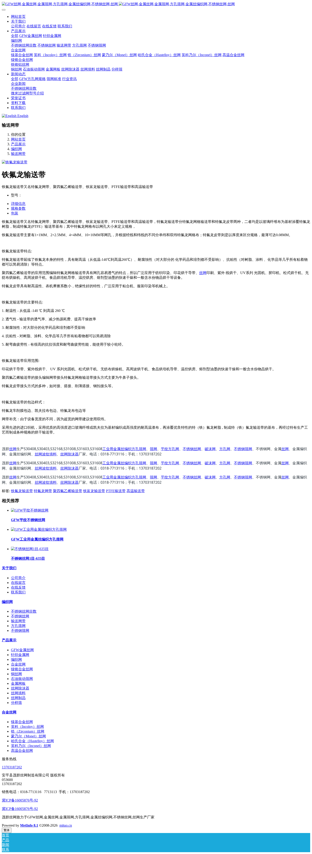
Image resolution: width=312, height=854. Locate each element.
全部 (14, 36)
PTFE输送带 (116, 491)
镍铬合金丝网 (22, 669)
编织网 (16, 149)
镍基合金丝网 (22, 722)
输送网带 (18, 154)
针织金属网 (20, 655)
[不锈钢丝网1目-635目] (30, 549)
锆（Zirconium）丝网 (27, 731)
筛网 (153, 448)
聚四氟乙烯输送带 (67, 491)
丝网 (202, 273)
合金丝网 (18, 664)
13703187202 (12, 767)
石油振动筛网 (22, 679)
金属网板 (18, 683)
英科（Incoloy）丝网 (27, 727)
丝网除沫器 (69, 454)
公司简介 (18, 578)
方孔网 (224, 448)
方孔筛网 (18, 626)
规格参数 (18, 208)
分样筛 (16, 703)
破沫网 (210, 448)
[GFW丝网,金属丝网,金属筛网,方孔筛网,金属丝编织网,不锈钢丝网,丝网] (156, 4)
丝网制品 (18, 698)
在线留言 (18, 583)
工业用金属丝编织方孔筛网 (124, 448)
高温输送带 (136, 491)
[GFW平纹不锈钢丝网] (29, 510)
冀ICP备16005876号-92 (20, 800)
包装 (14, 213)
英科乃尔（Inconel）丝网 (31, 746)
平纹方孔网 (170, 448)
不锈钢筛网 (243, 448)
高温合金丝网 (22, 750)
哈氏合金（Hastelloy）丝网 (32, 741)
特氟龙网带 (43, 491)
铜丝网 (16, 674)
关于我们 (9, 568)
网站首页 (18, 16)
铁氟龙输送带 (22, 491)
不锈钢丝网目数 (24, 611)
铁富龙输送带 (94, 491)
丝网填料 (18, 693)
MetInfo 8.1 (29, 825)
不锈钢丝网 (192, 448)
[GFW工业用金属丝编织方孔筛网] (39, 529)
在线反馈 (18, 587)
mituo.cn (65, 825)
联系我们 (18, 592)
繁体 (7, 830)
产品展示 (18, 144)
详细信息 (18, 204)
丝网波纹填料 (46, 454)
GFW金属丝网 (22, 650)
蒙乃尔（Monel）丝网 (28, 736)
